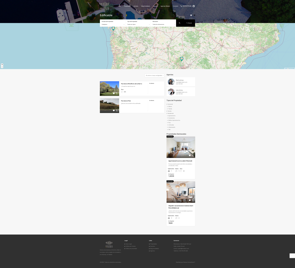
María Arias (180, 80)
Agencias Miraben (165, 6)
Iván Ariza (179, 90)
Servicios (136, 6)
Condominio (171, 118)
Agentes (155, 6)
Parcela (169, 111)
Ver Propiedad (109, 93)
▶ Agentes (152, 251)
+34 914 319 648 (186, 6)
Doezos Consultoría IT (189, 262)
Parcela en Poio (126, 101)
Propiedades (127, 6)
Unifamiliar (171, 125)
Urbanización (171, 127)
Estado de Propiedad (107, 21)
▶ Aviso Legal (128, 244)
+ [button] (2, 65)
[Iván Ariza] (171, 94)
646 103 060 (179, 84)
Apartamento (171, 115)
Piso (169, 122)
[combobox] (112, 25)
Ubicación (155, 21)
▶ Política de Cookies (130, 246)
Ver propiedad (181, 153)
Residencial (170, 113)
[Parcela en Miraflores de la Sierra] (181, 59)
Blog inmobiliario (145, 6)
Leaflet (286, 68)
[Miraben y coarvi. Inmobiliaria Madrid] (104, 10)
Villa (169, 129)
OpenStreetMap (292, 68)
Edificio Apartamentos (174, 120)
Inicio (119, 6)
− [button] (2, 67)
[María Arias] (171, 84)
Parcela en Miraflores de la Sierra (131, 83)
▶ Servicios (152, 246)
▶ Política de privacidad (130, 248)
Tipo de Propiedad (132, 21)
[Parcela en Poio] (113, 28)
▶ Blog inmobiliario (154, 248)
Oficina (170, 106)
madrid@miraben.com (181, 82)
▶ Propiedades (153, 244)
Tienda (170, 109)
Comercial (170, 104)
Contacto (175, 6)
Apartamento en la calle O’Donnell (180, 161)
